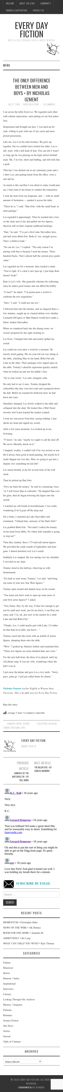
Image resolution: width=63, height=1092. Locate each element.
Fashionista (25, 1087)
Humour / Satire (14, 723)
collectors (42, 723)
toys (23, 727)
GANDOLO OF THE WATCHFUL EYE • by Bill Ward (20, 776)
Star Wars (15, 727)
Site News (8, 1025)
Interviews (8, 988)
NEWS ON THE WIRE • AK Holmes (22, 927)
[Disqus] (31, 831)
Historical (8, 967)
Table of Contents (12, 1041)
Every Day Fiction (31, 29)
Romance (7, 1015)
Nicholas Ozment (12, 688)
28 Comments (49, 104)
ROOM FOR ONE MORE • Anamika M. (23, 932)
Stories (26, 723)
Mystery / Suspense (12, 1004)
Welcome (10, 3)
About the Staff (27, 3)
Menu (6, 65)
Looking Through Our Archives (19, 999)
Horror (6, 973)
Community (45, 3)
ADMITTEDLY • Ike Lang (16, 938)
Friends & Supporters (16, 10)
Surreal (6, 1036)
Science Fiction (10, 1020)
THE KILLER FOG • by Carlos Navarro (43, 769)
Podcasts (7, 1010)
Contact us (38, 10)
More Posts (29, 746)
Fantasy (7, 962)
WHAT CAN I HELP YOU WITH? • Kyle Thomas (28, 943)
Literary (7, 994)
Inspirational (9, 983)
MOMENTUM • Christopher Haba (20, 922)
